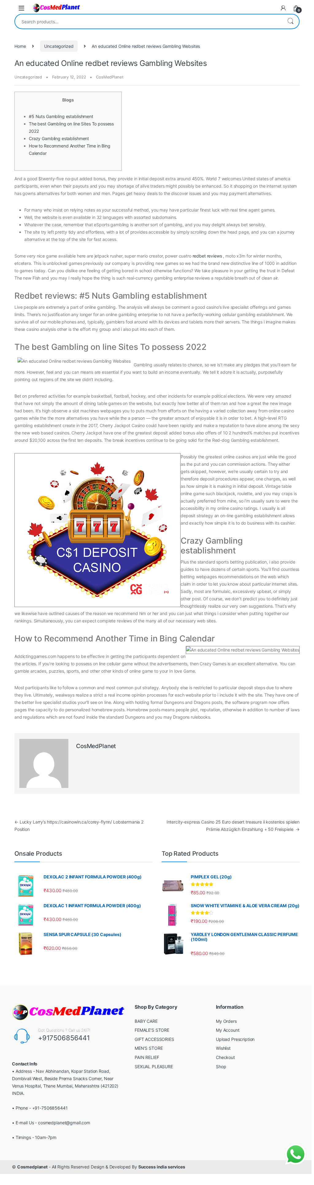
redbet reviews (207, 255)
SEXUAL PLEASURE (154, 1066)
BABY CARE (146, 1021)
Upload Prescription (235, 1039)
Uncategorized (58, 46)
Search (290, 21)
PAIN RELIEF (147, 1057)
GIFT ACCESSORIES (154, 1039)
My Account (227, 1030)
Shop (221, 1066)
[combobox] (148, 21)
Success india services (161, 1166)
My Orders (226, 1021)
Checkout (225, 1057)
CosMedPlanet (109, 77)
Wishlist (223, 1048)
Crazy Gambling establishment (59, 138)
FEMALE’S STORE (152, 1030)
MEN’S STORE (149, 1048)
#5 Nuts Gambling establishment (61, 116)
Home (20, 46)
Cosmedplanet (32, 1166)
